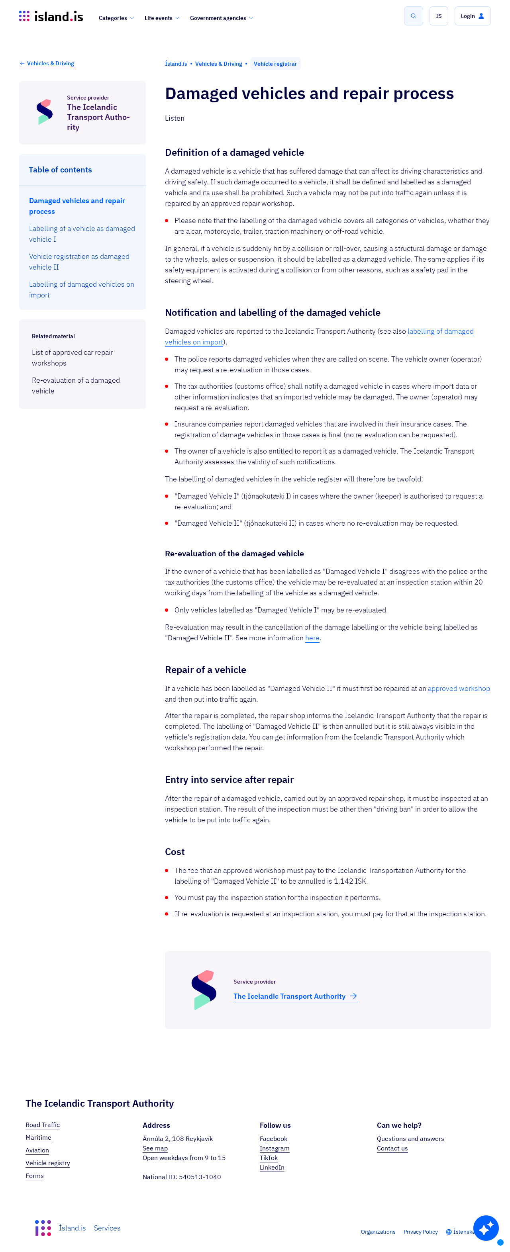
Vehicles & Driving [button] (50, 63)
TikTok (269, 1158)
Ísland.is (72, 1227)
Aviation (37, 1150)
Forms (35, 1176)
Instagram (275, 1148)
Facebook (273, 1138)
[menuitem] (83, 206)
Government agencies (218, 18)
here (312, 637)
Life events (159, 18)
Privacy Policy (421, 1231)
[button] (439, 15)
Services (107, 1227)
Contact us (392, 1148)
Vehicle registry (48, 1163)
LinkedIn (272, 1167)
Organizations (378, 1231)
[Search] (413, 15)
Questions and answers (410, 1138)
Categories (113, 18)
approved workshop (459, 688)
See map (155, 1148)
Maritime (38, 1137)
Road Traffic (43, 1125)
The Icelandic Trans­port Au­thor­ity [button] (289, 996)
